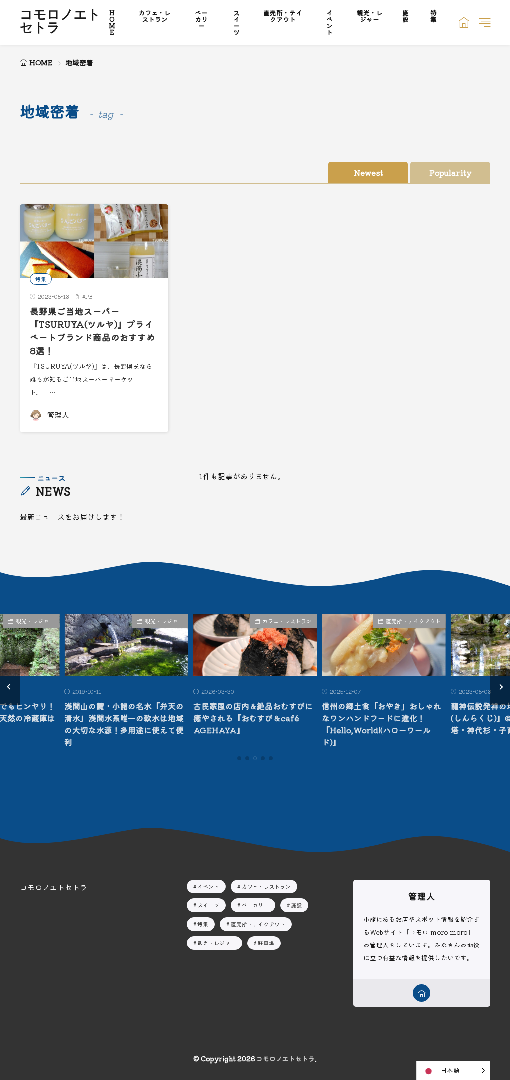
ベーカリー (255, 905)
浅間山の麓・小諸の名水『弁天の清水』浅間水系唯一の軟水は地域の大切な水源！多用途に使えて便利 (124, 724)
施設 (296, 905)
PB (89, 296)
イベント (208, 886)
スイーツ (208, 905)
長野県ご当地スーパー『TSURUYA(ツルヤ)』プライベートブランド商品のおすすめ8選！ (92, 331)
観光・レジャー (35, 621)
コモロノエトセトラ (60, 22)
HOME (40, 62)
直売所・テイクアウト (413, 621)
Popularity (450, 172)
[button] (10, 687)
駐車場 (266, 942)
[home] (421, 993)
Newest (368, 172)
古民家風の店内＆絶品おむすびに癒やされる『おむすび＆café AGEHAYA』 (253, 718)
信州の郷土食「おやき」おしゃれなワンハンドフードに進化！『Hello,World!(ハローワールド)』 (381, 724)
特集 (40, 279)
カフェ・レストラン (287, 621)
